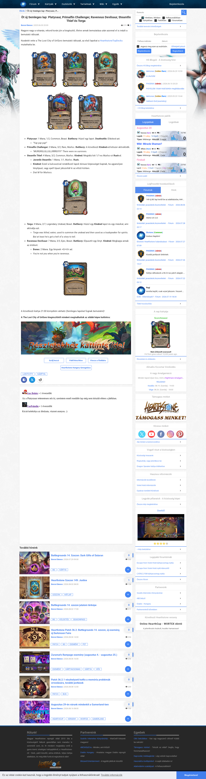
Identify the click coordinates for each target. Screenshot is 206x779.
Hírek (22, 11)
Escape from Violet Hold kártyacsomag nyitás (155, 563)
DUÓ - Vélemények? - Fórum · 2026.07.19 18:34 (156, 297)
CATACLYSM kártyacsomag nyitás (151, 574)
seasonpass (79, 619)
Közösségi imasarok (145, 455)
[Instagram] (170, 434)
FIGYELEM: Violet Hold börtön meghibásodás (165, 88)
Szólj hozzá (54, 360)
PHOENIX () (154, 84)
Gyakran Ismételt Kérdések (148, 491)
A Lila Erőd (150, 76)
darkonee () (156, 71)
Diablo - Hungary (144, 604)
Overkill (161, 510)
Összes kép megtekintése (147, 504)
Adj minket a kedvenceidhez (148, 442)
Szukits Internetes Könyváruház (150, 593)
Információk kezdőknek (146, 480)
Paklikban (162, 20)
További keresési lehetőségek (149, 26)
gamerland (98, 719)
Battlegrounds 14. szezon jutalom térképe (74, 605)
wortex (84, 719)
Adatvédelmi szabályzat (144, 766)
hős (98, 669)
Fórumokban (177, 20)
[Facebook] (24, 380)
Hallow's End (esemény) (156, 101)
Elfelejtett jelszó (178, 46)
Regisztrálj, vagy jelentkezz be (149, 461)
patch (55, 644)
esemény (74, 644)
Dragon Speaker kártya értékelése (151, 466)
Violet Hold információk (146, 485)
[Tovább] (128, 570)
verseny (72, 719)
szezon (56, 594)
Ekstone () (154, 232)
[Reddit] (40, 380)
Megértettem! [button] (191, 775)
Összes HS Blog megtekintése (149, 66)
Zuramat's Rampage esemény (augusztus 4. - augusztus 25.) (84, 654)
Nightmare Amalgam (173, 378)
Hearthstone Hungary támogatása (76, 368)
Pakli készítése (76, 360)
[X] (32, 380)
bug (65, 694)
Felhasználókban (173, 18)
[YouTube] (151, 434)
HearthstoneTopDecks (111, 40)
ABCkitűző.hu (86, 747)
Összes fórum (142, 579)
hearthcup (57, 719)
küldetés (64, 619)
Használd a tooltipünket (144, 761)
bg (53, 570)
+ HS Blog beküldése (145, 108)
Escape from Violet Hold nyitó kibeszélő (153, 568)
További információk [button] (111, 775)
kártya (41, 374)
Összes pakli (142, 176)
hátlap (67, 594)
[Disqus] (76, 425)
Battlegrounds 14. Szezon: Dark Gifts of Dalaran (77, 555)
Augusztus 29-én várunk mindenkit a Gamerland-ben (80, 704)
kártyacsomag (72, 669)
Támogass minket (142, 747)
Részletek (161, 382)
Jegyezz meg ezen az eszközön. (153, 46)
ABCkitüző (141, 598)
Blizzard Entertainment (89, 761)
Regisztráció (178, 51)
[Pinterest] (180, 434)
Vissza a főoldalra (98, 360)
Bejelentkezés (177, 4)
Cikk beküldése (140, 738)
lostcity (28, 374)
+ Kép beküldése (144, 549)
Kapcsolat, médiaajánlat (144, 756)
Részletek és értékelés (146, 359)
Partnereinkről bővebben (147, 610)
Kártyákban (147, 20)
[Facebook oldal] (161, 434)
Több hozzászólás (144, 304)
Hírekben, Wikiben (152, 18)
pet (84, 644)
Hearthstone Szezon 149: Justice (69, 580)
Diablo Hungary (87, 752)
